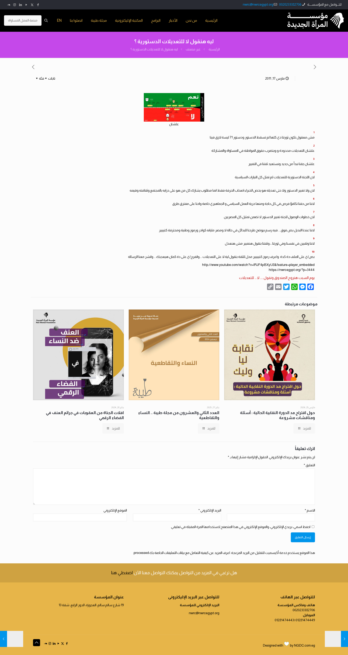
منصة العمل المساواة (22, 20)
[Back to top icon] (36, 642)
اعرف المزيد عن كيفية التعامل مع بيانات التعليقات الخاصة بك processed (182, 553)
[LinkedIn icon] (20, 4)
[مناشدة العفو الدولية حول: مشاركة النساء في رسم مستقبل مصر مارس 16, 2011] (336, 639)
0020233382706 (290, 4)
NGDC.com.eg (304, 645)
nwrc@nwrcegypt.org (258, 4)
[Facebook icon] (37, 4)
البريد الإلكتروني (209, 510)
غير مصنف (193, 49)
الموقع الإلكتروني (115, 510)
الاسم (310, 510)
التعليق (309, 465)
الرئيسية (214, 49)
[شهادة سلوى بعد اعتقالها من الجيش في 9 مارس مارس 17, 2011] (11, 639)
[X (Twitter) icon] (32, 4)
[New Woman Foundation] (315, 20)
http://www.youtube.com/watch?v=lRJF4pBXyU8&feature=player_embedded (258, 265)
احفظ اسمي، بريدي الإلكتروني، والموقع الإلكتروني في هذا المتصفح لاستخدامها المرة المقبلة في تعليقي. (240, 527)
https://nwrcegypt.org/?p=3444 (292, 270)
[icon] (8, 4)
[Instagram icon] (14, 4)
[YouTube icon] (26, 4)
